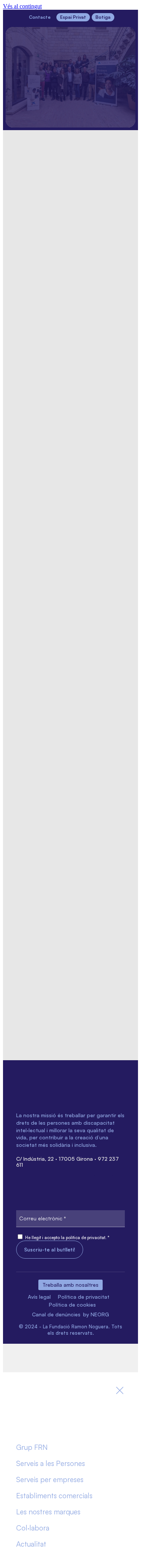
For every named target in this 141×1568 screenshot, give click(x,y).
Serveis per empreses (49, 1479)
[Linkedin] (51, 1184)
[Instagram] (77, 1184)
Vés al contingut (22, 6)
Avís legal (39, 1296)
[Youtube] (103, 1184)
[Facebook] (25, 1184)
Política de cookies (72, 1304)
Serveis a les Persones (50, 1463)
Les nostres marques (48, 1511)
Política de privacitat (83, 1296)
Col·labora (32, 1527)
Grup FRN (32, 1447)
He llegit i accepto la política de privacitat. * (67, 1237)
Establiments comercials (54, 1495)
